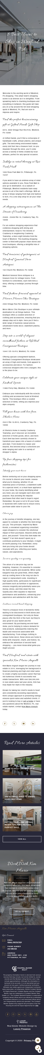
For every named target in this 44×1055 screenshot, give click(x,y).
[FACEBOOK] (7, 1014)
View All (22, 839)
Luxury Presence (22, 1029)
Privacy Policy (31, 1041)
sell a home (28, 701)
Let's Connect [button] (22, 911)
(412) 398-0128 (12, 949)
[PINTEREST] (31, 1014)
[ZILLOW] (36, 1014)
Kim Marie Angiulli (30, 707)
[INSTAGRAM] (13, 1014)
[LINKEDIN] (19, 1014)
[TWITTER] (25, 1014)
